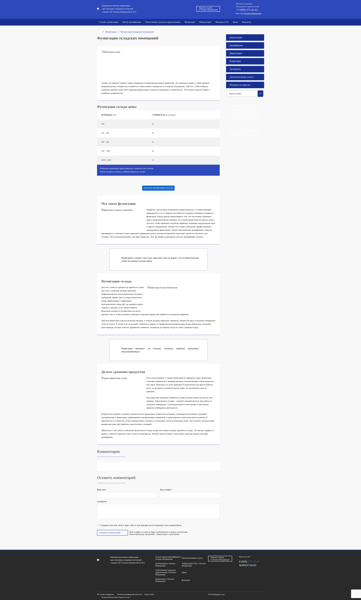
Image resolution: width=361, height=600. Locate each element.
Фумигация (189, 22)
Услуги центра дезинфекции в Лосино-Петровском (168, 558)
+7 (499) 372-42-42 (247, 9)
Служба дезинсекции (108, 22)
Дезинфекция (236, 45)
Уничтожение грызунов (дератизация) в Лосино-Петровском (166, 572)
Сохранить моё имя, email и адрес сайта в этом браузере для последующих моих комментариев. (141, 525)
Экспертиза (235, 69)
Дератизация (236, 53)
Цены (235, 22)
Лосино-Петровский (252, 13)
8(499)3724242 (247, 565)
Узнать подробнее (240, 133)
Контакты (246, 22)
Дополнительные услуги (241, 77)
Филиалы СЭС (222, 22)
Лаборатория (205, 22)
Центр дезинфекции (132, 22)
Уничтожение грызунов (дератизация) (162, 22)
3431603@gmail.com (216, 594)
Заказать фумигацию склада (158, 188)
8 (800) (249, 561)
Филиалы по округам (240, 85)
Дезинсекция (236, 37)
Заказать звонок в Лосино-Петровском (208, 9)
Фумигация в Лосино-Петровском (164, 580)
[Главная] (98, 32)
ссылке (142, 172)
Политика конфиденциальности (129, 594)
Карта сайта (149, 594)
